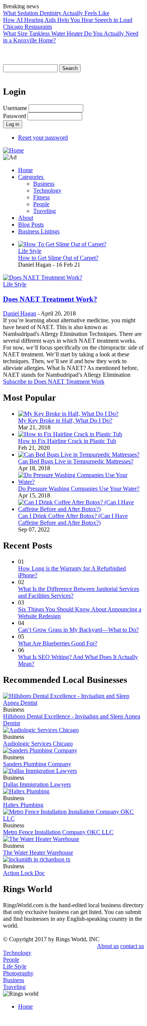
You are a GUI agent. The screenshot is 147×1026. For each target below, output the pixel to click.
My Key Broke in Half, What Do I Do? (65, 420)
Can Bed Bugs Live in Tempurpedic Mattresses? (75, 461)
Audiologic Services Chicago (38, 743)
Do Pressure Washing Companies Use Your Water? (78, 488)
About (25, 218)
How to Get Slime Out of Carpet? (58, 258)
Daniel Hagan (19, 313)
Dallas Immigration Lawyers (37, 784)
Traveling (44, 211)
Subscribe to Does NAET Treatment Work (53, 381)
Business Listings (39, 231)
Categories (31, 177)
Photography (18, 973)
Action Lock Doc (24, 873)
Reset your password (43, 137)
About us (108, 946)
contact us (132, 946)
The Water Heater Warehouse (38, 852)
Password (14, 116)
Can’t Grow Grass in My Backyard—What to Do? (78, 629)
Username (15, 108)
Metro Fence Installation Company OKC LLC (58, 832)
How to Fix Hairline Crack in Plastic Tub (67, 441)
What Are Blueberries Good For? (57, 643)
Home (25, 170)
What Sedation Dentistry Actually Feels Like (56, 13)
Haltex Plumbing (23, 805)
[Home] (13, 150)
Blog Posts (31, 224)
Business (43, 183)
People (41, 204)
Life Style (29, 251)
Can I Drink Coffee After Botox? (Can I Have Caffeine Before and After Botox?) (73, 519)
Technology (47, 190)
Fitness (41, 197)
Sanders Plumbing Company (37, 764)
